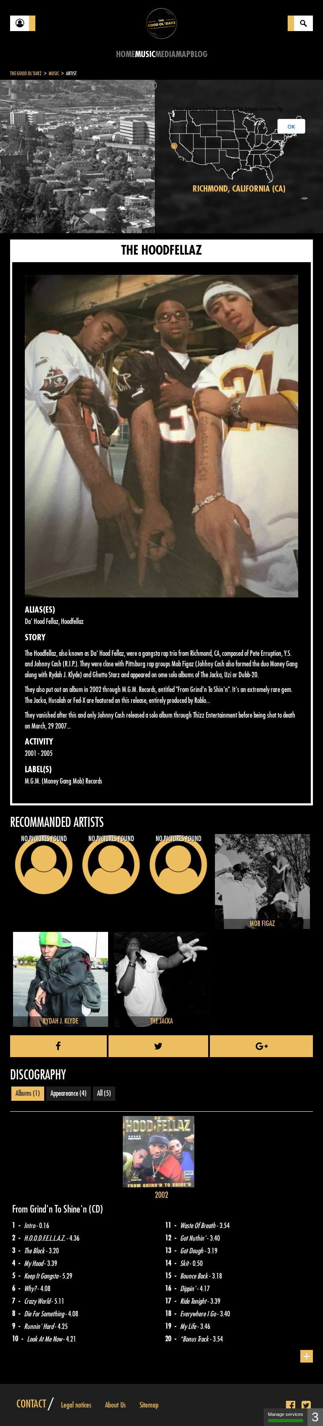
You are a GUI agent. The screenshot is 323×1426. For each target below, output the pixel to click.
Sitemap (149, 1405)
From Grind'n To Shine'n (50, 1209)
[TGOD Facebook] (290, 1405)
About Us (115, 1405)
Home (125, 54)
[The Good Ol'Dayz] (161, 22)
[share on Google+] (261, 1046)
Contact (31, 1404)
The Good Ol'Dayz (26, 73)
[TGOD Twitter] (306, 1405)
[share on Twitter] (159, 1046)
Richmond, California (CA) (239, 188)
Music (145, 54)
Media (165, 54)
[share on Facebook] (58, 1046)
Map (183, 54)
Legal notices (76, 1405)
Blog (199, 54)
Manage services (285, 1414)
